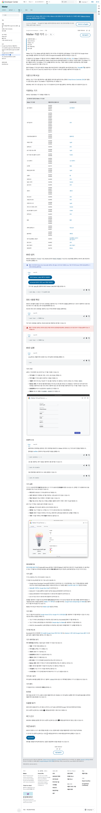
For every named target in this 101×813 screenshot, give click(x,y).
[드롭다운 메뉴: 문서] (50, 2)
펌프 (71, 220)
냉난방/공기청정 (56, 776)
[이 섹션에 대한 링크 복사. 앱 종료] (32, 692)
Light (71, 142)
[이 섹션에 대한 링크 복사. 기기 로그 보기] (37, 676)
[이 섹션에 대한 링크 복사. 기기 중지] (34, 684)
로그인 (97, 2)
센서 (71, 122)
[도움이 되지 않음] (89, 30)
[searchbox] (10, 15)
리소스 (30, 2)
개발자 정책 (70, 789)
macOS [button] (35, 272)
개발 (24, 2)
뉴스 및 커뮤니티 (39, 2)
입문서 (46, 606)
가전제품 (55, 785)
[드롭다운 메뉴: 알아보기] (15, 10)
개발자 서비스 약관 (71, 786)
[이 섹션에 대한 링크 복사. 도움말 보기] (37, 703)
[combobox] (69, 1)
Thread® (80, 67)
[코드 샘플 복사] (89, 290)
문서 (47, 2)
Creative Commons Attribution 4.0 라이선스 (52, 759)
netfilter (36, 451)
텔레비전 (72, 136)
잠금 (71, 166)
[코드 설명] (84, 290)
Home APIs (41, 773)
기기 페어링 (49, 601)
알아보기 (11, 10)
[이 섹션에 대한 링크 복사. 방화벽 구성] (35, 440)
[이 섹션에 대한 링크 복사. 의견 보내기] (37, 726)
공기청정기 (72, 108)
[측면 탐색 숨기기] (19, 810)
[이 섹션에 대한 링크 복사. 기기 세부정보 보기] (40, 640)
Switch (71, 182)
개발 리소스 (70, 779)
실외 (54, 793)
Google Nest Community (85, 784)
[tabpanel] (58, 285)
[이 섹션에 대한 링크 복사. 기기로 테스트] (36, 630)
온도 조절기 (72, 245)
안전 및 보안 (55, 779)
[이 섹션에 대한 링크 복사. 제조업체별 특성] (36, 564)
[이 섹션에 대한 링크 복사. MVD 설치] (36, 255)
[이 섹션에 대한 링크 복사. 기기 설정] (34, 574)
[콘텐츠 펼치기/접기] (36, 39)
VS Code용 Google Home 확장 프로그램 (51, 633)
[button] (10, 46)
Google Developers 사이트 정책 (46, 761)
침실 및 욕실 (55, 790)
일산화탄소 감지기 (74, 238)
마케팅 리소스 (70, 776)
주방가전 (55, 787)
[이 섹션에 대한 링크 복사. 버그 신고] (35, 716)
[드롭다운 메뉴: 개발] (22, 10)
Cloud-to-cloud (27, 785)
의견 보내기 (85, 35)
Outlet (71, 154)
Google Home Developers (32, 30)
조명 (54, 773)
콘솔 (92, 2)
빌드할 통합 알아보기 (28, 797)
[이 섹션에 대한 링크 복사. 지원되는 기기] (38, 91)
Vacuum (72, 227)
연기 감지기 (72, 239)
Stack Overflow (86, 781)
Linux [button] (29, 272)
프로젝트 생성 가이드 (73, 585)
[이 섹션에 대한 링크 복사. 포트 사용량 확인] (41, 300)
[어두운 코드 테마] (86, 290)
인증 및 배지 (70, 773)
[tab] (29, 272)
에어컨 (71, 233)
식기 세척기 (72, 160)
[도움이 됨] (87, 30)
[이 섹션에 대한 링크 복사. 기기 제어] (34, 611)
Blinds (71, 248)
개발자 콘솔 (84, 773)
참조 (26, 10)
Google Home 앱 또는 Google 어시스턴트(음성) (53, 614)
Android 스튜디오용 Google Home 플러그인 (77, 633)
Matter (5, 7)
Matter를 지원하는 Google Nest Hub (39, 588)
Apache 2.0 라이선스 (85, 759)
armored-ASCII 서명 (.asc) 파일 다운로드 (41, 282)
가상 (73, 58)
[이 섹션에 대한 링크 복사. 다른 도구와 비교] (41, 76)
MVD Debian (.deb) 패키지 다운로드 (40, 277)
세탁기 (71, 191)
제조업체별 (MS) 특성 (32, 567)
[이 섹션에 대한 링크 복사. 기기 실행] (34, 484)
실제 (67, 58)
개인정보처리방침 (31, 809)
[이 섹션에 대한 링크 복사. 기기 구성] (34, 369)
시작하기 (4, 10)
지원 (31, 10)
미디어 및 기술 (56, 782)
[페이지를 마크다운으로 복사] (51, 34)
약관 (24, 809)
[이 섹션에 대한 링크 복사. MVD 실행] (36, 348)
